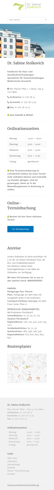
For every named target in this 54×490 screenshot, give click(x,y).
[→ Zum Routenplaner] (27, 368)
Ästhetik (11, 467)
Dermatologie (13, 464)
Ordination (12, 461)
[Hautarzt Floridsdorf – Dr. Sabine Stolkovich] (27, 6)
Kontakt (11, 474)
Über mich (12, 458)
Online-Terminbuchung (18, 471)
